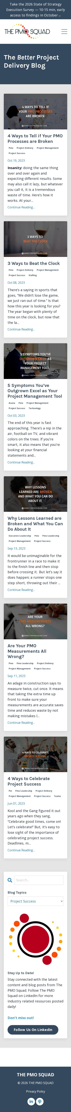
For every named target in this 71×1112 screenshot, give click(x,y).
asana (12, 403)
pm (10, 791)
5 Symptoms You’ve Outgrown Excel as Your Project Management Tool (35, 391)
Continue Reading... (21, 207)
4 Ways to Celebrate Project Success (29, 781)
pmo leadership (50, 535)
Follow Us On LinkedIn (33, 1029)
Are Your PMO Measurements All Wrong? (27, 651)
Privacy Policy (35, 1091)
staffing (33, 275)
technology (35, 408)
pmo (11, 148)
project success (17, 153)
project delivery (25, 148)
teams (57, 796)
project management (48, 148)
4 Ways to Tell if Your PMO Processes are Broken (35, 138)
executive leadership (20, 535)
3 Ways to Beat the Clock (34, 263)
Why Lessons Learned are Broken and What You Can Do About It (35, 524)
